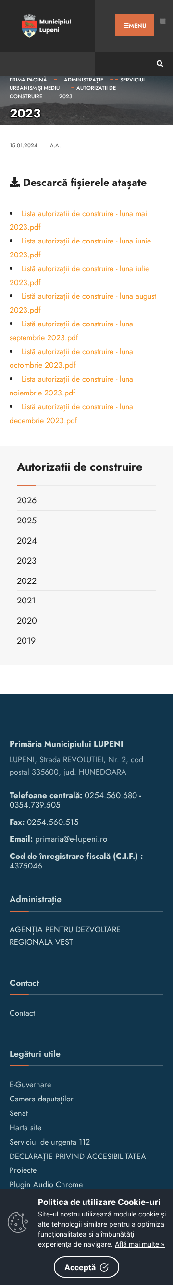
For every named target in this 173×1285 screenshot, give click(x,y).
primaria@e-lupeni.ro (71, 839)
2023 (65, 96)
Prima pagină (28, 79)
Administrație (83, 79)
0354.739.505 (35, 804)
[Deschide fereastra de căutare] (158, 64)
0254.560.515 (53, 822)
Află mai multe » (140, 1244)
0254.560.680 (111, 795)
